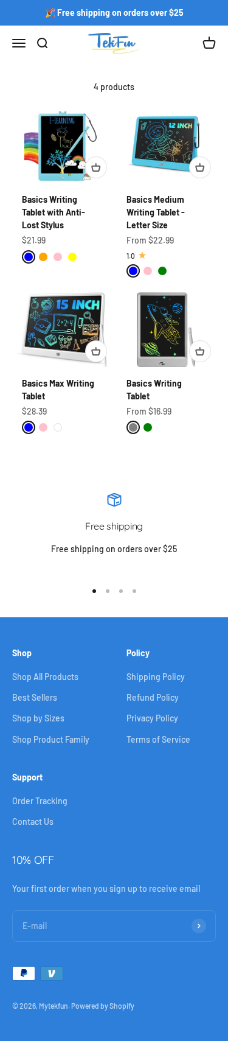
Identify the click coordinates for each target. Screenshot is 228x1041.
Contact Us (33, 821)
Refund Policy (152, 697)
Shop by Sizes (38, 718)
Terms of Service (158, 739)
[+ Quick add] (96, 167)
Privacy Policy (152, 718)
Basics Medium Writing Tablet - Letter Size (155, 212)
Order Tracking (39, 801)
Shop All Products (45, 676)
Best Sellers (34, 697)
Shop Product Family (50, 739)
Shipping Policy (155, 676)
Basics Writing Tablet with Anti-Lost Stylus (53, 212)
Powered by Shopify (102, 1005)
